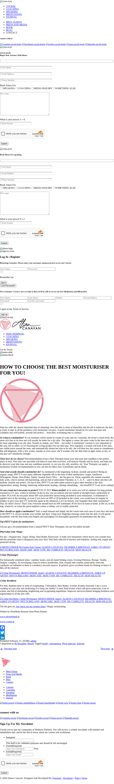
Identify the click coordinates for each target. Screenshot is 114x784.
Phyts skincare (69, 643)
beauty (45, 643)
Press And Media (14, 674)
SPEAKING (12, 11)
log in (3, 282)
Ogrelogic (57, 778)
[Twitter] (57, 632)
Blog (8, 679)
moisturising (55, 643)
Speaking (10, 692)
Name (14, 746)
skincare (80, 643)
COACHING (12, 9)
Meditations (11, 695)
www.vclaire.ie (7, 621)
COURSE (11, 6)
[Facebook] (57, 627)
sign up (4, 314)
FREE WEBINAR (15, 334)
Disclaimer (68, 778)
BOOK (9, 27)
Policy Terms (81, 778)
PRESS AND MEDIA (16, 24)
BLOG (9, 30)
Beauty (30, 643)
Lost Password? (8, 286)
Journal (9, 698)
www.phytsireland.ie (9, 616)
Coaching (10, 690)
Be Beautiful (20, 643)
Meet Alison (11, 671)
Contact (9, 682)
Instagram (10, 737)
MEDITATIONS (14, 14)
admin (33, 641)
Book (8, 677)
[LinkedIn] (57, 637)
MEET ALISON (14, 22)
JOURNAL (11, 17)
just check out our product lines (31, 606)
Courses (9, 687)
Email (13, 751)
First (36, 748)
